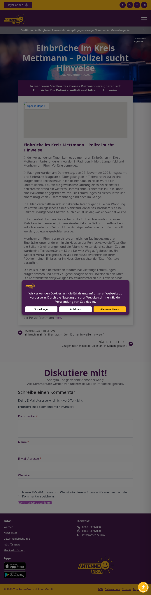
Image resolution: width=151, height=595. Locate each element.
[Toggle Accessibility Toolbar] (143, 587)
